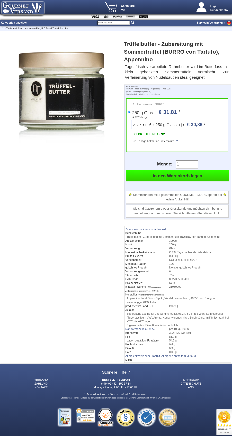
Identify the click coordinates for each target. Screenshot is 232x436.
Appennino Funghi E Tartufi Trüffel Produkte (46, 28)
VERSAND (41, 379)
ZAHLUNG (41, 383)
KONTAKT (41, 387)
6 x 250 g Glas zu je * (169, 124)
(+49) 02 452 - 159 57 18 (116, 383)
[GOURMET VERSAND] (23, 15)
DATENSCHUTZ (191, 383)
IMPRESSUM (191, 379)
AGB (191, 387)
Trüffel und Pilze (14, 28)
